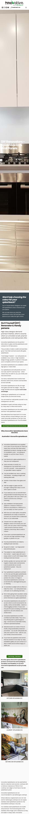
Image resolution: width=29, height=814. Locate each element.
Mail (8, 7)
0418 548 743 (16, 7)
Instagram (4, 7)
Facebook (2, 7)
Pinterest (6, 7)
